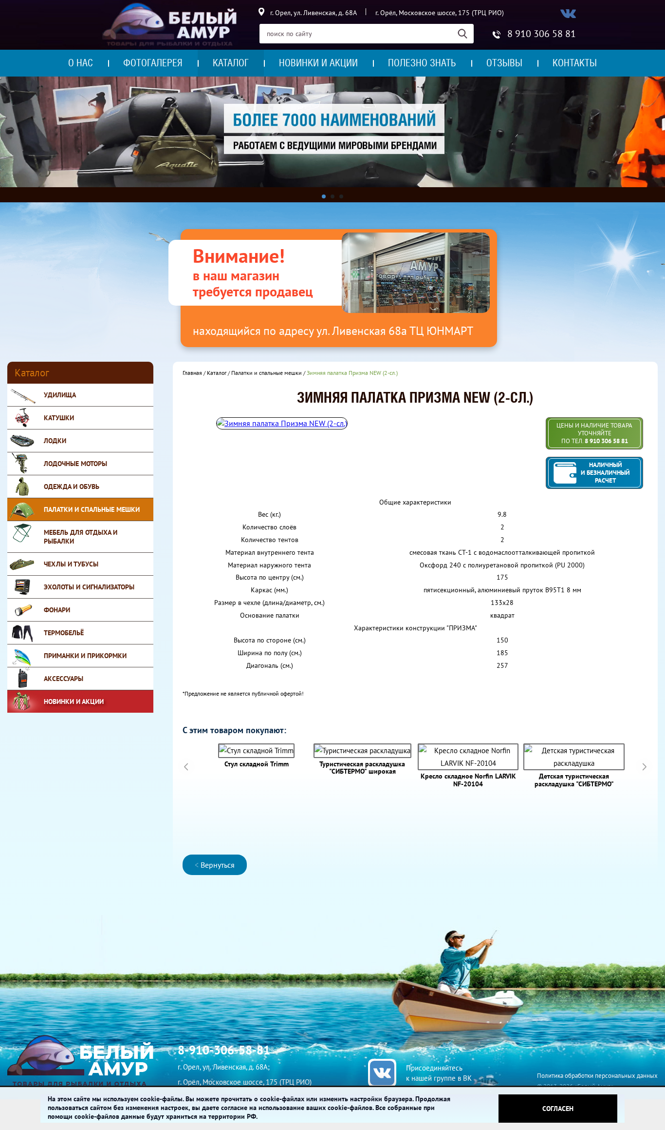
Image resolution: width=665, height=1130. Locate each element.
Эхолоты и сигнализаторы (89, 587)
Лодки (55, 440)
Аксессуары (63, 678)
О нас (80, 63)
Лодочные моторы (75, 463)
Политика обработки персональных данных (597, 1076)
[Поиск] (466, 33)
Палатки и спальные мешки (92, 509)
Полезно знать (422, 63)
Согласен (557, 1108)
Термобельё (64, 632)
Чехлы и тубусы (71, 564)
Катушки (59, 417)
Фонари (57, 609)
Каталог (231, 63)
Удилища (60, 394)
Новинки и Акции (74, 701)
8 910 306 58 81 (541, 33)
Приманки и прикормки (85, 655)
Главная (192, 372)
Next (644, 766)
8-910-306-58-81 (224, 1050)
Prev (186, 766)
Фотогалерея (153, 63)
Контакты (575, 63)
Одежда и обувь (71, 486)
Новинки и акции (318, 63)
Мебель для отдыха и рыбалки (80, 537)
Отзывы (504, 63)
